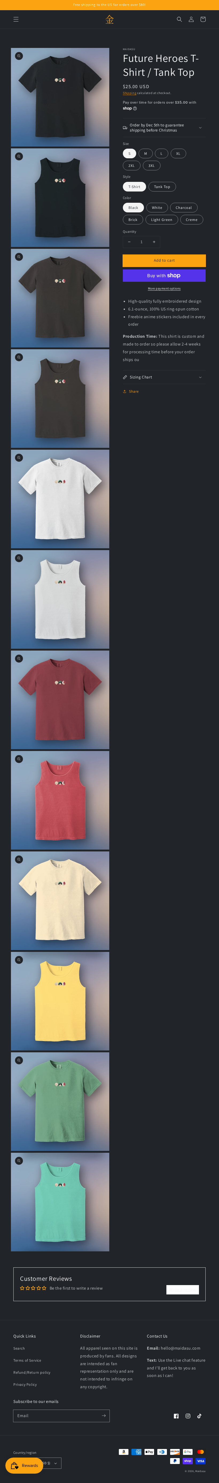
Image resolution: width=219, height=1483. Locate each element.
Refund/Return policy (31, 1372)
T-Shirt (134, 186)
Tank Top (162, 186)
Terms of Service (27, 1360)
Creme (192, 219)
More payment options (164, 288)
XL (178, 153)
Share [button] (134, 391)
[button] (16, 19)
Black (133, 207)
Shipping (129, 93)
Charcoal (184, 207)
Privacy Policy (25, 1384)
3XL (151, 165)
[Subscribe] (104, 1416)
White (157, 207)
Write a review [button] (182, 1289)
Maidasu (200, 1471)
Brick (133, 219)
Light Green (162, 219)
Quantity (129, 231)
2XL (131, 165)
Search (19, 1348)
